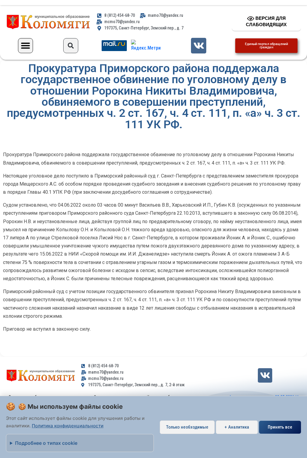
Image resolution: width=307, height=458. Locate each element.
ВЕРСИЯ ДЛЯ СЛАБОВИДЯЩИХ (266, 21)
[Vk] (198, 45)
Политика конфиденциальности (67, 426)
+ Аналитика (237, 427)
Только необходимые (187, 427)
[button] (25, 45)
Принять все (280, 427)
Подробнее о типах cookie (46, 443)
